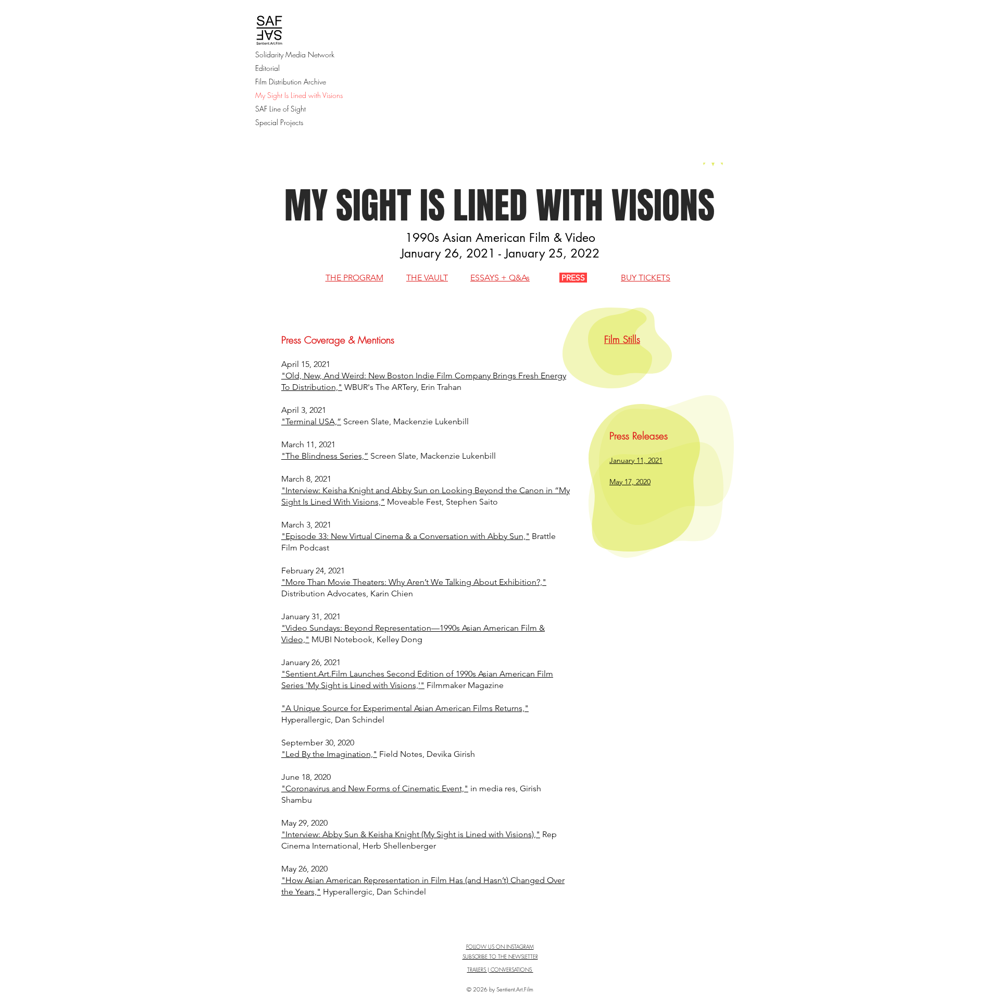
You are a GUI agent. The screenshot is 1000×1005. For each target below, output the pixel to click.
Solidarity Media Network (294, 54)
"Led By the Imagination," (329, 754)
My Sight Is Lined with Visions (299, 95)
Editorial (267, 68)
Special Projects (279, 122)
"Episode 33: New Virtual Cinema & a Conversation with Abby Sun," (405, 536)
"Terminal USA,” (311, 421)
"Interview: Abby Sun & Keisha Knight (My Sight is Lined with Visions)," (410, 834)
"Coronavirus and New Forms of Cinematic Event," (374, 788)
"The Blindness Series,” (324, 456)
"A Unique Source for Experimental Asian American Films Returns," (405, 708)
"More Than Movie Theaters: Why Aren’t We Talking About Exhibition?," (413, 582)
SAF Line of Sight (280, 109)
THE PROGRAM (354, 278)
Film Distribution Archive (290, 82)
